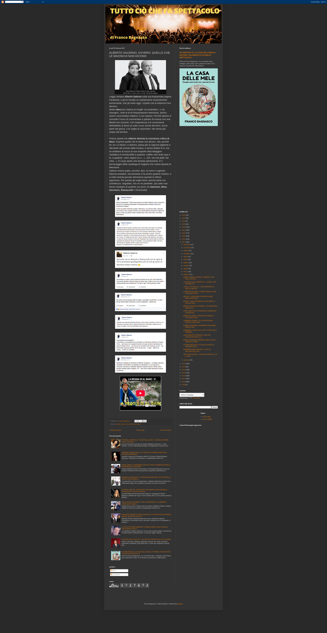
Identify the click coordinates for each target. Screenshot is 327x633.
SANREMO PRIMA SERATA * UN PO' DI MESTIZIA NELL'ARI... (197, 350)
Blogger (180, 604)
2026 (184, 215)
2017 (184, 242)
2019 (184, 236)
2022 (184, 227)
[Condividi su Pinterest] (145, 421)
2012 (184, 376)
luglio (186, 259)
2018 (184, 239)
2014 (184, 370)
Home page (140, 430)
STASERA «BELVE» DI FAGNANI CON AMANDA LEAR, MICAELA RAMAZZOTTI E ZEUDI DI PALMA (144, 490)
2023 (184, 224)
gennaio (187, 360)
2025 (184, 218)
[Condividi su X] (140, 421)
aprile (186, 269)
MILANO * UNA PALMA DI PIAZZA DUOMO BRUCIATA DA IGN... (198, 297)
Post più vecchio (165, 430)
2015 (184, 367)
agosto (186, 257)
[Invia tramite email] (135, 421)
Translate (196, 398)
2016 (184, 364)
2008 (184, 385)
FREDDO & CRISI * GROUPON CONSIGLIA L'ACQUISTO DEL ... (198, 316)
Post (114, 571)
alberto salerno (121, 424)
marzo (186, 271)
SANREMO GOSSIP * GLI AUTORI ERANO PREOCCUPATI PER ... (198, 321)
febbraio (187, 274)
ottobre (186, 251)
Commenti (116, 574)
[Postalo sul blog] (138, 421)
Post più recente (115, 430)
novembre (187, 248)
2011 (184, 379)
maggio (186, 265)
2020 (184, 233)
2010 (184, 382)
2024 (184, 221)
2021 (184, 230)
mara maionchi (130, 424)
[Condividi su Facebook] (143, 421)
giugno (186, 263)
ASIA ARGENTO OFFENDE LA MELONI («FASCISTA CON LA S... (197, 336)
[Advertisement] (198, 168)
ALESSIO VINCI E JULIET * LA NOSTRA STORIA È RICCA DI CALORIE (146, 539)
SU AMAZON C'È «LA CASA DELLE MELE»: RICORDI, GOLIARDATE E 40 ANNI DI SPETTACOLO (197, 55)
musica (138, 424)
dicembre (187, 245)
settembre (187, 254)
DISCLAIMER (207, 419)
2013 (184, 373)
